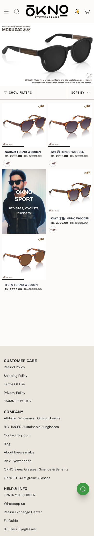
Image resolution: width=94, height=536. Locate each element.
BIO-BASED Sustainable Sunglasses (31, 427)
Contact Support (17, 435)
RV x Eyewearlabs (17, 461)
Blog (7, 444)
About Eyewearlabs (19, 452)
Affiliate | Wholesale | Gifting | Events (32, 418)
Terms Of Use (14, 384)
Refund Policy (14, 367)
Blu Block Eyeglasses (20, 529)
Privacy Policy (14, 393)
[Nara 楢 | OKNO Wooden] (24, 125)
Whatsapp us (14, 503)
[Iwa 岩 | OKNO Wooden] (70, 125)
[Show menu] (6, 11)
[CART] (87, 11)
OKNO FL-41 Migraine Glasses (27, 478)
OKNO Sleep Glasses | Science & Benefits (36, 469)
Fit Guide (11, 520)
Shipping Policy (15, 375)
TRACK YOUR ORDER (19, 495)
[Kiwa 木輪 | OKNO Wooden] (70, 191)
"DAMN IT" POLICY (17, 401)
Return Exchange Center (23, 512)
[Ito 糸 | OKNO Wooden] (24, 258)
